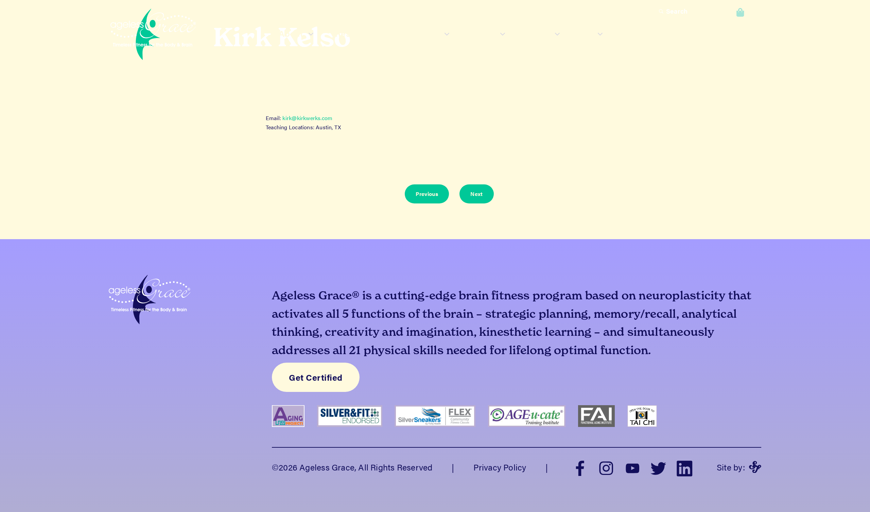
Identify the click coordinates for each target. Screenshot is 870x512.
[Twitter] (658, 467)
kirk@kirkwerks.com (307, 118)
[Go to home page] (153, 36)
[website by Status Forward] (755, 467)
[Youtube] (632, 467)
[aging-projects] (294, 431)
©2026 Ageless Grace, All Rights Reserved (352, 467)
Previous (427, 194)
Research (354, 33)
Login (706, 11)
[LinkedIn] (685, 467)
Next (476, 194)
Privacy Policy (499, 467)
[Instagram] (606, 467)
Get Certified (316, 377)
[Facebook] (580, 467)
